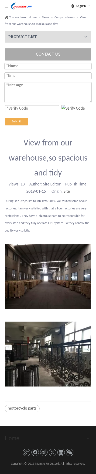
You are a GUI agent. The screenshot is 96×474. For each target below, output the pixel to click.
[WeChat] (69, 452)
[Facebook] (35, 452)
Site (67, 191)
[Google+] (26, 452)
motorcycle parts (22, 408)
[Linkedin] (61, 452)
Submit (16, 121)
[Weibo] (44, 452)
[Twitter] (52, 452)
